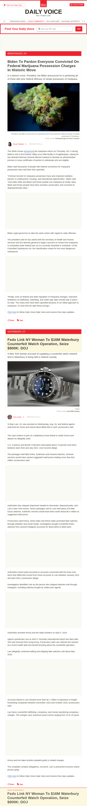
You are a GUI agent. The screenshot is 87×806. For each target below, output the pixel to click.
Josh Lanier (17, 417)
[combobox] (14, 5)
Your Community (36, 21)
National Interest (70, 21)
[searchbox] (15, 5)
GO (78, 29)
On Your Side (53, 21)
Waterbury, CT (16, 331)
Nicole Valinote (18, 144)
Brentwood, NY (17, 53)
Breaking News (18, 21)
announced (29, 151)
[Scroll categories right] (84, 21)
